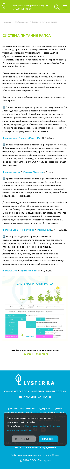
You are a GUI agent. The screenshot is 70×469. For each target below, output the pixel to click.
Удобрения (44, 408)
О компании (36, 391)
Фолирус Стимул (11, 172)
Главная (6, 22)
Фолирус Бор (9, 138)
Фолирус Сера (10, 230)
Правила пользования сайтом (18, 412)
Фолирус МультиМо (30, 138)
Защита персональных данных (50, 412)
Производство (56, 391)
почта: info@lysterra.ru (44, 447)
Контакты (44, 397)
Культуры (58, 408)
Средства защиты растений (21, 408)
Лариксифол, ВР (28, 270)
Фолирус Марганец (33, 172)
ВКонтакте (41, 354)
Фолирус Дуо (44, 230)
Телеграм (27, 354)
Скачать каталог (15, 391)
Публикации (21, 22)
